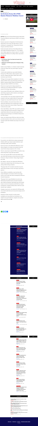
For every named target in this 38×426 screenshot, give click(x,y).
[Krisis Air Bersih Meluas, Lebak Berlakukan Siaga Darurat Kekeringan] (12, 379)
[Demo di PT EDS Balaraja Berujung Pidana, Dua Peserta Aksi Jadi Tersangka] (3, 217)
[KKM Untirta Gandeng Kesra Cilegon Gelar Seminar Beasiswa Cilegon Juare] (12, 355)
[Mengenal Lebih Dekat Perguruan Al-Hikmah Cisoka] (13, 244)
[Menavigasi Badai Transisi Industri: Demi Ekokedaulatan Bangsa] (27, 88)
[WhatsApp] (19, 18)
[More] (24, 18)
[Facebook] (3, 3)
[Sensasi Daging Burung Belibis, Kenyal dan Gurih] (13, 271)
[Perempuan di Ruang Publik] (13, 259)
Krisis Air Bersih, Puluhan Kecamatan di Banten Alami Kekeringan (21, 282)
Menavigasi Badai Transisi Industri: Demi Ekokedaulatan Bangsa (33, 89)
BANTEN (2, 11)
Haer (11, 402)
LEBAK (31, 63)
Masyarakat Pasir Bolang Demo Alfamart (16, 408)
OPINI (31, 46)
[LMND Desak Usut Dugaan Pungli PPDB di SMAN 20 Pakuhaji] (27, 96)
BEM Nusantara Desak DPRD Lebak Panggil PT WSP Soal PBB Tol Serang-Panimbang (33, 65)
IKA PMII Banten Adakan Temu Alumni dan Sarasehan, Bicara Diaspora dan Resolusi (12, 60)
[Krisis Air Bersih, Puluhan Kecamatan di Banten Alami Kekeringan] (12, 282)
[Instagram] (5, 3)
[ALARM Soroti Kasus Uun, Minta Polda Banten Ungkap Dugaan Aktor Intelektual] (22, 217)
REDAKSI (9, 421)
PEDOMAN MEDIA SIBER (25, 421)
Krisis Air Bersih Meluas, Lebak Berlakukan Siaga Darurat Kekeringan (20, 380)
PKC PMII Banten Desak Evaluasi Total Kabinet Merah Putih (21, 322)
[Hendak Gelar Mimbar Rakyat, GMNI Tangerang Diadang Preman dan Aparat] (13, 230)
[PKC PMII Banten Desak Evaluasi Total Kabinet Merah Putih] (12, 321)
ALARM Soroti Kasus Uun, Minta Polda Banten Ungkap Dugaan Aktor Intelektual (21, 348)
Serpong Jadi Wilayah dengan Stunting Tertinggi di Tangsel (33, 57)
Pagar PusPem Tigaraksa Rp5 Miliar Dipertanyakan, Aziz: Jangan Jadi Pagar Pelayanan (33, 40)
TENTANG (14, 421)
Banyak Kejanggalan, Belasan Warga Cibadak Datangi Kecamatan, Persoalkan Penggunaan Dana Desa (19, 403)
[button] (33, 3)
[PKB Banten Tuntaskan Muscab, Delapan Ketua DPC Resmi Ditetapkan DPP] (12, 328)
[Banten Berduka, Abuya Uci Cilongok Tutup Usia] (13, 264)
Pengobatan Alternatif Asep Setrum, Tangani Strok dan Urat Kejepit (21, 251)
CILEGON (18, 354)
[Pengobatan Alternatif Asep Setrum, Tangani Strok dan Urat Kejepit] (13, 251)
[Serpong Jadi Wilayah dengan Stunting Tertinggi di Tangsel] (27, 57)
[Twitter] (6, 3)
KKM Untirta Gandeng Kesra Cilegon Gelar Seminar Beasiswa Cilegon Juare (21, 356)
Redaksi (17, 391)
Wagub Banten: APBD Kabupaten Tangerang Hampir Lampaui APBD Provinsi (21, 290)
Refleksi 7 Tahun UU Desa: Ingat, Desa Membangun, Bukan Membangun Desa (19, 410)
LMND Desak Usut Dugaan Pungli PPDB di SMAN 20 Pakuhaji (33, 96)
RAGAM (18, 249)
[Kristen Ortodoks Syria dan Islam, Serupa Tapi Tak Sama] (13, 238)
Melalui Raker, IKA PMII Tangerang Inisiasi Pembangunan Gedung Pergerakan (12, 63)
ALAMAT (18, 421)
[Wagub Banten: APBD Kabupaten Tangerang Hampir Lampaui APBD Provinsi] (12, 289)
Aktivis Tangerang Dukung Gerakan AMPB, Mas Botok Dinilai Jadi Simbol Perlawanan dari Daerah (33, 31)
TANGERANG (31, 28)
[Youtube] (8, 3)
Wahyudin (31, 33)
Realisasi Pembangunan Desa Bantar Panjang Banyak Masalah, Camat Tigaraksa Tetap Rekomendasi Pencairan (19, 406)
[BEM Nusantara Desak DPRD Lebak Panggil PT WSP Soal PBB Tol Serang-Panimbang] (27, 64)
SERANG (18, 369)
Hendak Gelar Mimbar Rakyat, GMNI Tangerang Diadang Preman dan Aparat (22, 230)
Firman (17, 317)
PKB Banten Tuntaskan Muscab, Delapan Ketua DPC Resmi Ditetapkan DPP (21, 329)
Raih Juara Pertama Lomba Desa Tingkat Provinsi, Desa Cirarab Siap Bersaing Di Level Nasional (19, 412)
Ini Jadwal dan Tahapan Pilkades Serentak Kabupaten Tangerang (19, 401)
